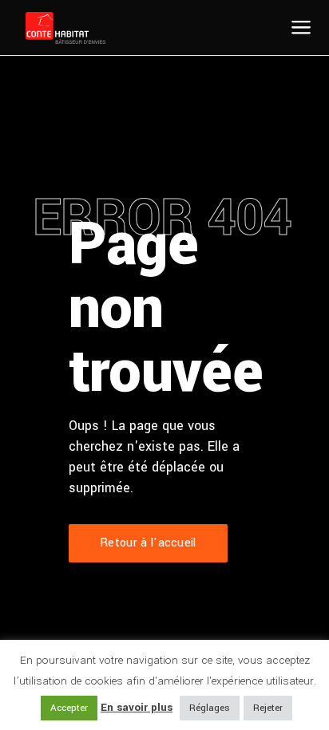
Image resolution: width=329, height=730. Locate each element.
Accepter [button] (69, 708)
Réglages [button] (209, 708)
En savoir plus (136, 707)
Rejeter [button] (268, 708)
